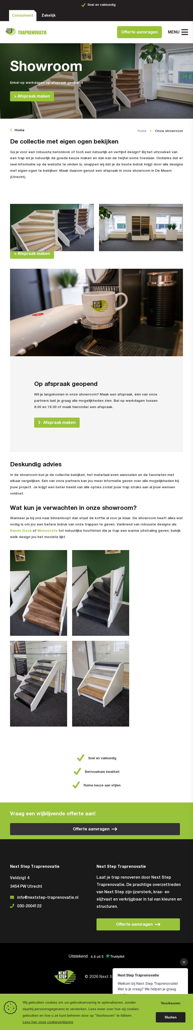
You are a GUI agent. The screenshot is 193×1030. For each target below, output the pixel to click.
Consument (22, 15)
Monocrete (47, 530)
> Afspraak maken (32, 96)
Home (19, 130)
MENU (173, 32)
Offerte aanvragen (139, 32)
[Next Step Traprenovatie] (28, 32)
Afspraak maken (59, 423)
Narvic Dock (21, 530)
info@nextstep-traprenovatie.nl (47, 898)
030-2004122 (29, 906)
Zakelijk (48, 15)
